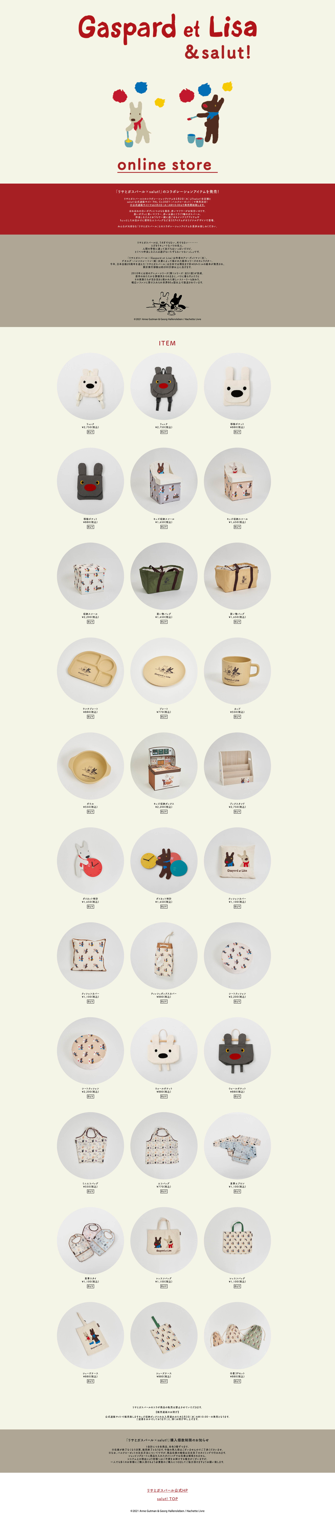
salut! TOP (167, 1499)
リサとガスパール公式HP (167, 1490)
